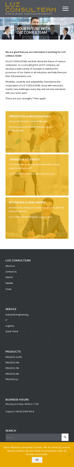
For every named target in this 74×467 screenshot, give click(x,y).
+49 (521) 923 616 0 (24, 411)
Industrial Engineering (17, 314)
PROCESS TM (12, 368)
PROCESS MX (12, 373)
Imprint (9, 277)
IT (6, 320)
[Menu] (63, 9)
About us (10, 265)
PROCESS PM (12, 362)
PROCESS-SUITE (14, 357)
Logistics (10, 325)
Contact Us (11, 271)
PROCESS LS (12, 379)
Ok (37, 460)
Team (8, 289)
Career (9, 283)
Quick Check (12, 331)
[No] (69, 454)
